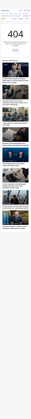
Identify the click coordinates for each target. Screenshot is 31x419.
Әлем (7, 13)
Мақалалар (25, 13)
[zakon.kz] (5, 10)
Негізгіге (15, 50)
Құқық (19, 13)
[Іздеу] (25, 10)
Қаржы (11, 13)
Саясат (3, 13)
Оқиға (15, 13)
